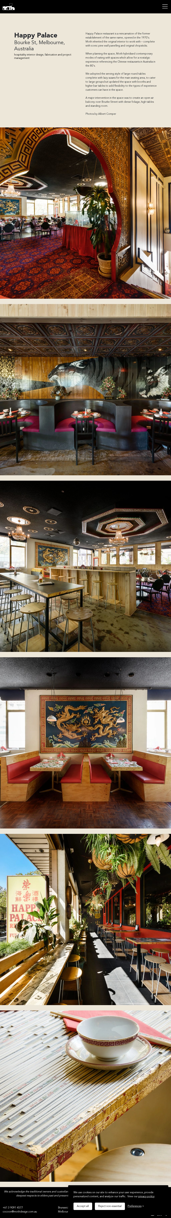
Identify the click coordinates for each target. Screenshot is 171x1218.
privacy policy (146, 1196)
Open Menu (165, 6)
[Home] (16, 6)
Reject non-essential (110, 1206)
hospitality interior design (28, 55)
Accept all (83, 1206)
